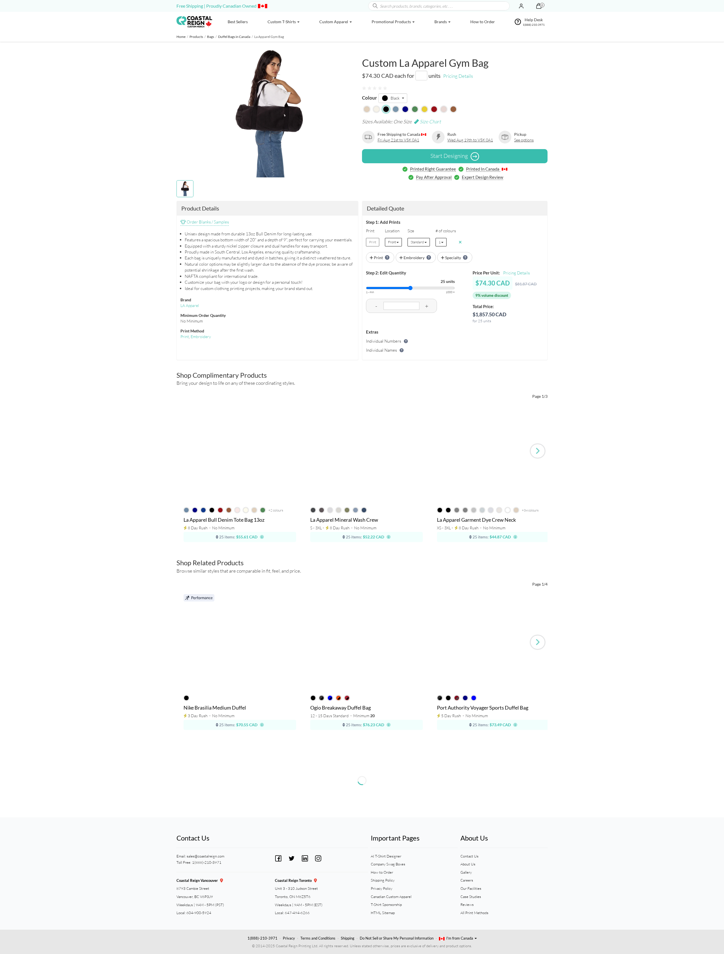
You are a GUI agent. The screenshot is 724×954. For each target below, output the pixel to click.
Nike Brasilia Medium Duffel (215, 708)
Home (181, 37)
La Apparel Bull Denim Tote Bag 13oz (224, 520)
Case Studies (470, 896)
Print (184, 336)
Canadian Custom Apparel (391, 896)
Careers (466, 880)
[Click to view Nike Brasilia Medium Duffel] (240, 642)
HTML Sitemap (383, 912)
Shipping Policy (383, 880)
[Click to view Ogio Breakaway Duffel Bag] (366, 642)
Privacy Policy (381, 888)
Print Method (192, 330)
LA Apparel (189, 305)
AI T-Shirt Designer (386, 856)
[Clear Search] (505, 6)
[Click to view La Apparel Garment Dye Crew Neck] (493, 454)
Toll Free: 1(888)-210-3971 (198, 862)
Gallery (466, 872)
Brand (185, 299)
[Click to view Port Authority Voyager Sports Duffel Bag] (493, 642)
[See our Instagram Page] (318, 858)
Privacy (289, 938)
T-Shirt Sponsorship (386, 904)
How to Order (382, 872)
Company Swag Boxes (388, 864)
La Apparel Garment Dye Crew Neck (476, 520)
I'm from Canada (460, 938)
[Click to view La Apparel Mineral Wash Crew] (366, 454)
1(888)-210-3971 (262, 938)
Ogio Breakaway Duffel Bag (340, 708)
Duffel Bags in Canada (234, 37)
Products (196, 37)
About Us (467, 864)
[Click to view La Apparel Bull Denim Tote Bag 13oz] (240, 454)
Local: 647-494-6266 (292, 912)
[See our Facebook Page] (278, 858)
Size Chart (430, 121)
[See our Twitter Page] (291, 858)
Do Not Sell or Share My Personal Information (397, 938)
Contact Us (469, 856)
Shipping (347, 938)
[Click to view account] (521, 6)
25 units (448, 281)
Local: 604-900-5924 (193, 912)
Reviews (467, 904)
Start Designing (449, 155)
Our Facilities (470, 888)
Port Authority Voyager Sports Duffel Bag (482, 708)
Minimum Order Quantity (203, 315)
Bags (210, 37)
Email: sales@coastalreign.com (200, 856)
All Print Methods (474, 912)
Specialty (453, 257)
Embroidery (201, 336)
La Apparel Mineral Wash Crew (344, 520)
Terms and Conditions (317, 938)
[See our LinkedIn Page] (304, 858)
